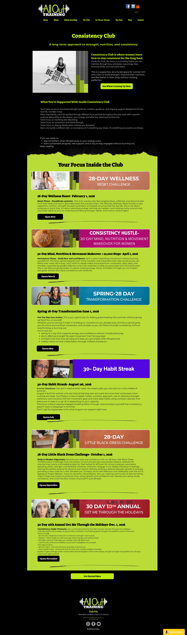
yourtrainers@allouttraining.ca (93, 617)
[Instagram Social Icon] (133, 6)
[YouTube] (99, 624)
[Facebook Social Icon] (128, 6)
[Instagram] (88, 624)
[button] (138, 6)
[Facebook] (93, 624)
